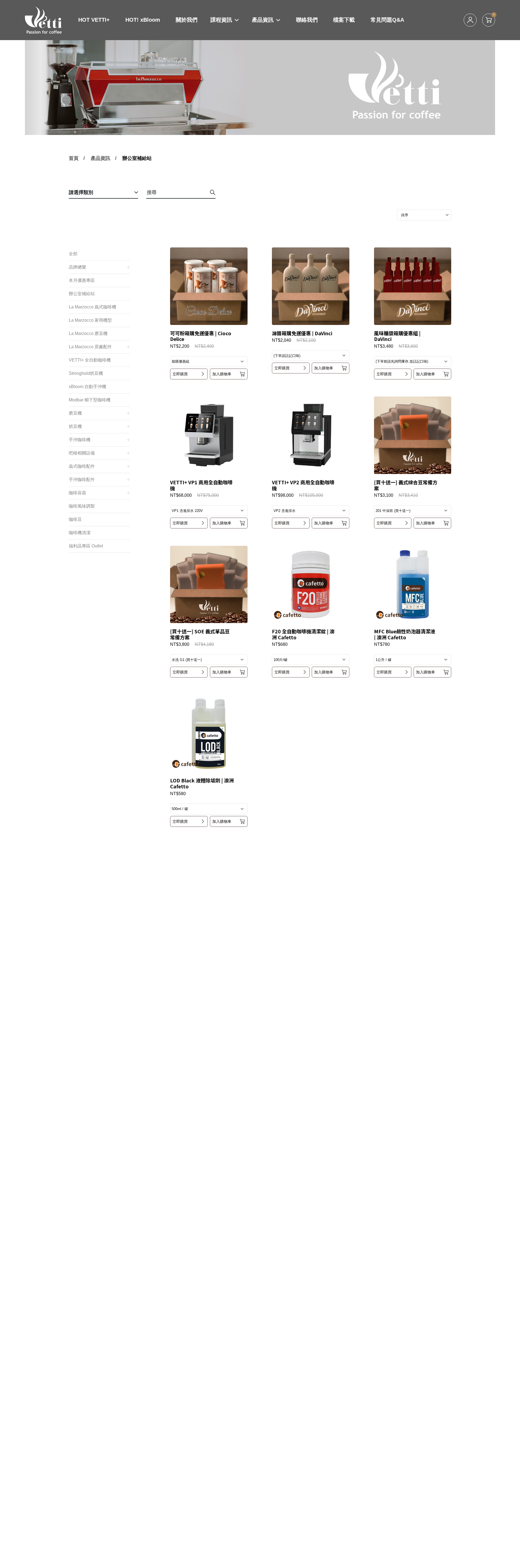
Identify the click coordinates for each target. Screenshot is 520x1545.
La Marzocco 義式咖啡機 (92, 307)
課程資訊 (221, 20)
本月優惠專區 (82, 280)
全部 (73, 253)
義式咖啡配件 (82, 466)
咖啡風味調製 (82, 506)
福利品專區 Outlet (86, 546)
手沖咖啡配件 (82, 479)
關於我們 (186, 20)
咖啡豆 (75, 519)
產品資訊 (263, 20)
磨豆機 (75, 413)
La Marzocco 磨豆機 (88, 333)
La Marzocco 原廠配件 (90, 346)
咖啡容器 (77, 493)
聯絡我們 (307, 20)
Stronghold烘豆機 (86, 373)
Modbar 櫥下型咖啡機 (89, 400)
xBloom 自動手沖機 (87, 386)
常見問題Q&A (387, 20)
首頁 (74, 158)
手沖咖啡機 (79, 439)
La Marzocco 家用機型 (90, 320)
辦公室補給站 (137, 158)
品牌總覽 (77, 267)
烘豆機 (75, 426)
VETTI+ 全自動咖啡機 (90, 360)
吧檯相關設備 (82, 453)
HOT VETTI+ (94, 20)
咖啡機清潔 (79, 532)
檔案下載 (344, 20)
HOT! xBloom (142, 20)
